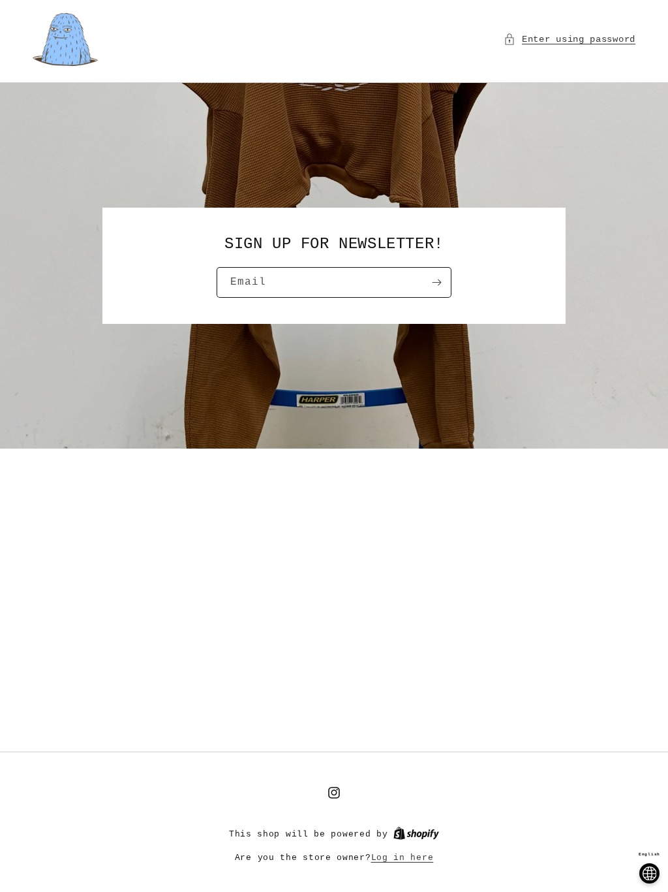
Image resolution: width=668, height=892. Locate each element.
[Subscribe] (436, 282)
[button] (569, 39)
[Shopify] (416, 834)
